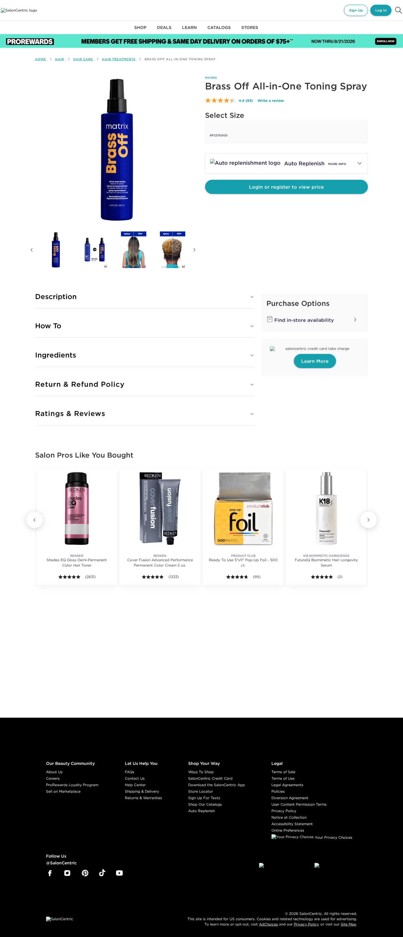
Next (194, 249)
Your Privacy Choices (333, 837)
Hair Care (83, 59)
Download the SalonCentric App (216, 785)
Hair (59, 59)
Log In (380, 10)
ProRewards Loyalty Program (72, 785)
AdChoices (268, 924)
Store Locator (200, 791)
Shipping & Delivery (142, 791)
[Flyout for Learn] (189, 31)
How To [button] (48, 325)
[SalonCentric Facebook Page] (49, 873)
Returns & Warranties (143, 798)
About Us (54, 772)
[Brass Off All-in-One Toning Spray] (55, 249)
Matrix (211, 78)
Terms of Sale (283, 772)
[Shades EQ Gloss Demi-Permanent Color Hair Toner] (76, 508)
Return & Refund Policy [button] (79, 384)
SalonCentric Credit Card (210, 778)
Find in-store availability (303, 320)
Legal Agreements (287, 785)
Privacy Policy (283, 811)
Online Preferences (287, 830)
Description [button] (56, 296)
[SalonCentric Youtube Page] (119, 873)
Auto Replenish (201, 811)
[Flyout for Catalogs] (219, 31)
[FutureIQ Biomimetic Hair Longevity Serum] (326, 508)
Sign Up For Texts (204, 798)
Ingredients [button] (55, 354)
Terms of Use (282, 778)
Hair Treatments (118, 59)
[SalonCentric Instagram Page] (67, 873)
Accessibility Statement (292, 824)
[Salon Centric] (19, 10)
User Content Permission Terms (299, 804)
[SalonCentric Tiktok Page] (102, 873)
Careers (53, 778)
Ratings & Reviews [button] (70, 413)
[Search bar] (398, 10)
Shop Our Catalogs (205, 804)
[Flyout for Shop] (140, 31)
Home (40, 59)
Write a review (271, 100)
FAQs (129, 772)
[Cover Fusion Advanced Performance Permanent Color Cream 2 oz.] (160, 508)
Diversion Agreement (289, 798)
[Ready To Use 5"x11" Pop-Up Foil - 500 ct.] (243, 508)
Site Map (348, 924)
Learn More (315, 361)
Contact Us (135, 778)
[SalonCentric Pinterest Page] (85, 873)
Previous (31, 249)
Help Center (135, 785)
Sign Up (356, 10)
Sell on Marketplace (63, 791)
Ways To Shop (201, 772)
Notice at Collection (289, 817)
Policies (278, 791)
